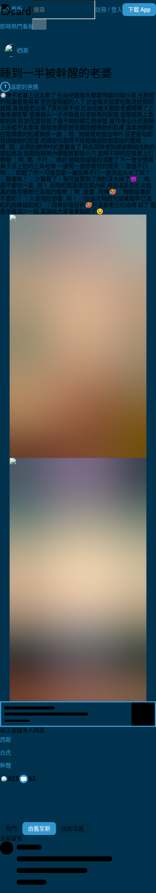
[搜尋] (39, 24)
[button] (108, 9)
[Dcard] (16, 10)
